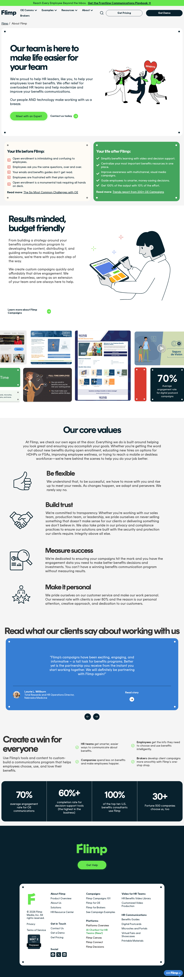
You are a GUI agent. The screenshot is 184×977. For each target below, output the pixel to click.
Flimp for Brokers (95, 907)
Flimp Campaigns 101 (98, 898)
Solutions (56, 907)
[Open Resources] (76, 10)
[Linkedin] (64, 954)
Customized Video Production (132, 904)
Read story (132, 692)
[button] (88, 717)
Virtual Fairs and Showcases (131, 935)
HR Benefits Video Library (136, 898)
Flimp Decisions (95, 946)
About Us (56, 902)
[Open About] (91, 10)
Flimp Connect (94, 942)
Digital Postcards (131, 924)
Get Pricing (57, 937)
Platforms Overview (97, 925)
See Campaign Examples (100, 912)
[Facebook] (53, 954)
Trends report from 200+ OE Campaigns (138, 192)
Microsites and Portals (134, 928)
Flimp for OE (93, 902)
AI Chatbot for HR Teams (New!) (97, 931)
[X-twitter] (58, 954)
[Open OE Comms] (35, 10)
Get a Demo (58, 932)
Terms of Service (36, 930)
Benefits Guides (131, 919)
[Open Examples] (55, 10)
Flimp (4, 23)
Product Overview (61, 898)
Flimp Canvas (94, 937)
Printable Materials (132, 940)
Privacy (31, 924)
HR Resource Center (62, 912)
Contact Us (57, 928)
